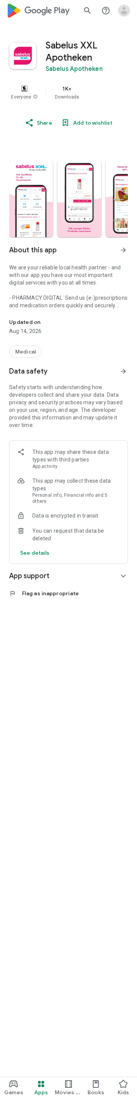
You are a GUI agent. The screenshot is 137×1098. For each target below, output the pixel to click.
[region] (68, 92)
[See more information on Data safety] (123, 371)
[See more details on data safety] (35, 553)
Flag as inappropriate (44, 593)
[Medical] (25, 351)
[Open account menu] (124, 11)
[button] (35, 97)
